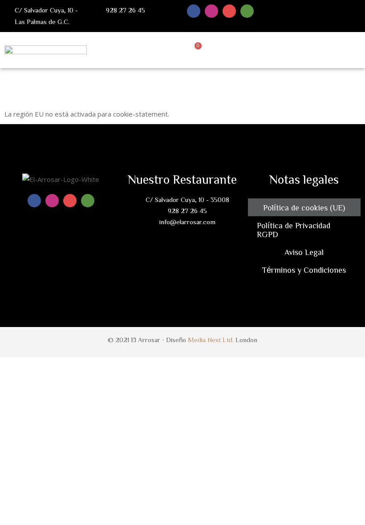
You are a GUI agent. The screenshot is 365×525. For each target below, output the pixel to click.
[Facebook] (193, 11)
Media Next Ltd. (211, 339)
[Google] (229, 11)
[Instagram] (211, 11)
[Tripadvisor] (247, 11)
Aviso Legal (304, 252)
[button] (359, 49)
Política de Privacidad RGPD (293, 229)
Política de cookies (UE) (304, 207)
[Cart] (195, 49)
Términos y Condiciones (304, 270)
